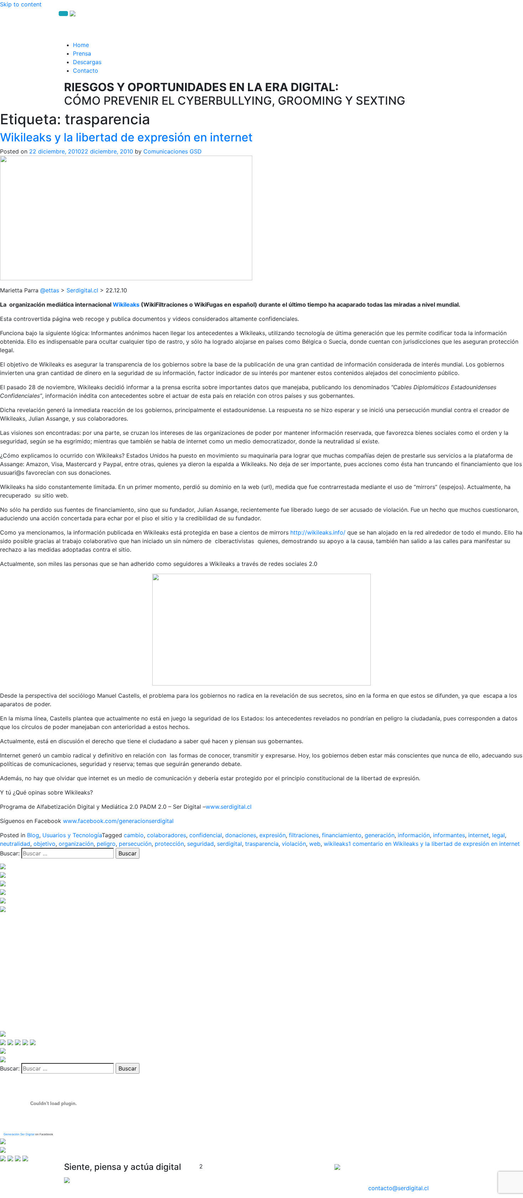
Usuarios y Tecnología (72, 835)
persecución (135, 843)
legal (498, 835)
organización (76, 843)
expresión (272, 835)
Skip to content (21, 4)
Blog (33, 835)
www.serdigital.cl (229, 806)
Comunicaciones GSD (172, 151)
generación (380, 835)
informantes (449, 835)
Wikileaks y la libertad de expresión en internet (126, 137)
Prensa (82, 53)
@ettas (49, 290)
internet (478, 835)
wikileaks (336, 843)
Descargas (87, 62)
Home (81, 44)
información (414, 835)
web (315, 843)
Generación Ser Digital (19, 1134)
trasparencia (262, 843)
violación (294, 843)
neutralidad (15, 843)
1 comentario (434, 843)
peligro (106, 843)
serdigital (229, 843)
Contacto (85, 70)
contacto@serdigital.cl (398, 1188)
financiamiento (341, 835)
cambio (134, 835)
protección (169, 843)
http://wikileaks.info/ (317, 532)
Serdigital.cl (82, 290)
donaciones (240, 835)
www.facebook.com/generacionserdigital (118, 820)
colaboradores (166, 835)
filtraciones (304, 835)
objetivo (44, 843)
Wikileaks (126, 304)
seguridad (200, 843)
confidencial (205, 835)
